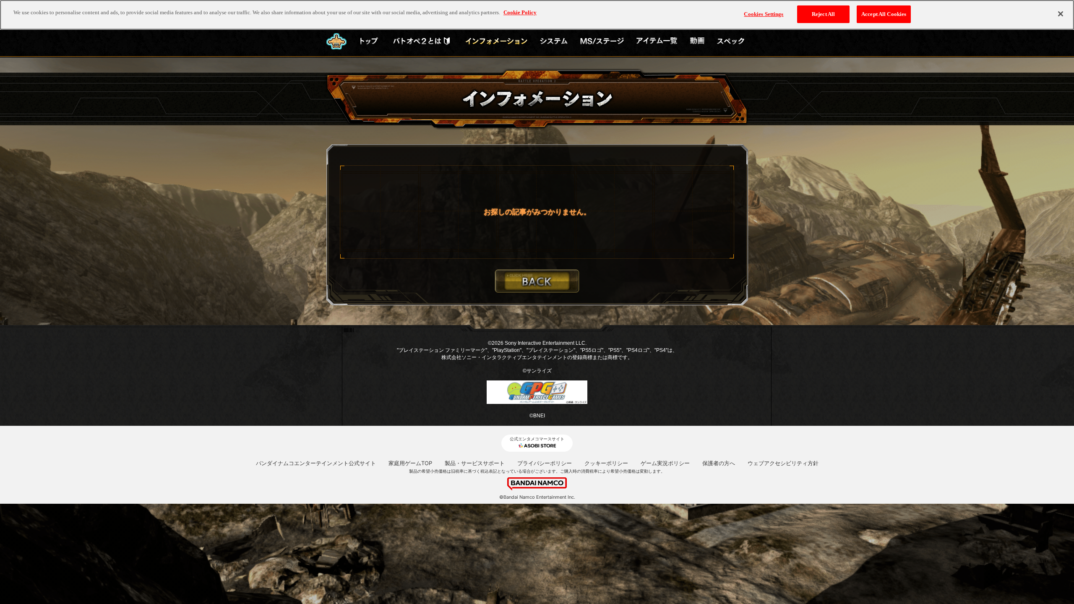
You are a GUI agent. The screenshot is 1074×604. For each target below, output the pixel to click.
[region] (537, 15)
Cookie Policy (520, 12)
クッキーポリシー (606, 463)
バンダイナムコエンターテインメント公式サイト (316, 463)
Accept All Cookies (883, 14)
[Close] (1060, 14)
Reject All (823, 14)
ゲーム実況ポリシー (665, 463)
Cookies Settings (763, 14)
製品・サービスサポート (475, 463)
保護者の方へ (718, 463)
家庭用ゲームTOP (410, 463)
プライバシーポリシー (544, 463)
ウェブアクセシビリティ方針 (783, 463)
